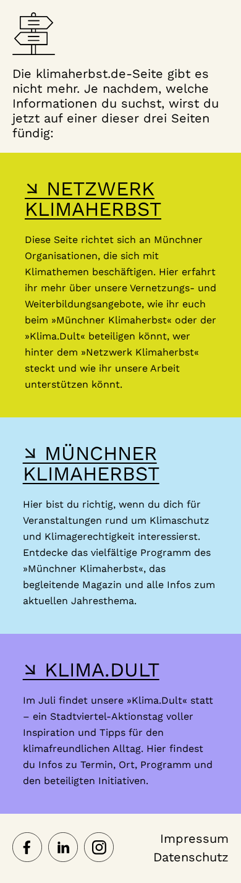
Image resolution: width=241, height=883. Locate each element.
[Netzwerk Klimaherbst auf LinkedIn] (63, 848)
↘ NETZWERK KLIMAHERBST (93, 199)
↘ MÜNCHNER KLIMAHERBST (91, 463)
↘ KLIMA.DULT (91, 669)
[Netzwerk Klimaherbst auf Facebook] (27, 848)
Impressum (194, 838)
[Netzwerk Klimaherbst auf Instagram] (99, 848)
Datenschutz (191, 857)
